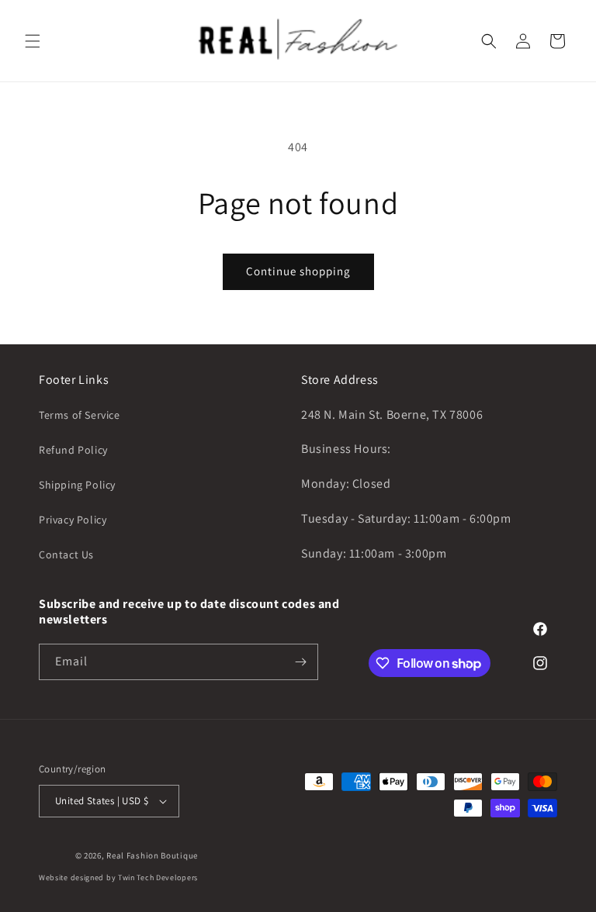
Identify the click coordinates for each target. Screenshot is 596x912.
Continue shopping (298, 271)
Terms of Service (79, 415)
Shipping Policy (77, 485)
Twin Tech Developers (158, 877)
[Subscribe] (300, 662)
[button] (33, 41)
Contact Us (66, 554)
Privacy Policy (72, 520)
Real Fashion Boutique (152, 855)
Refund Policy (73, 450)
